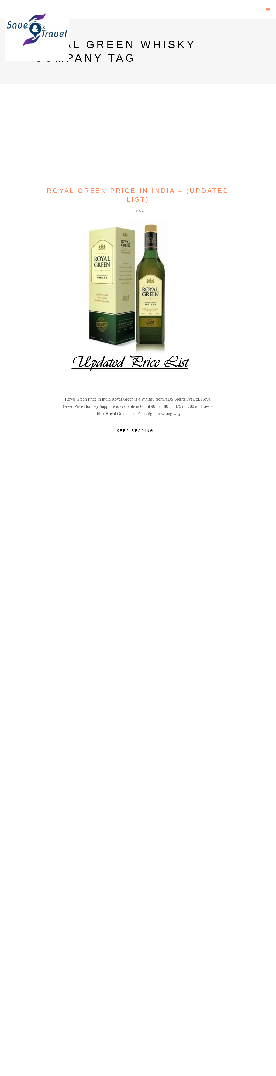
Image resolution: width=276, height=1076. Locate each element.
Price (138, 210)
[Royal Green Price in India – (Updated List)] (138, 305)
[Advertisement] (138, 669)
